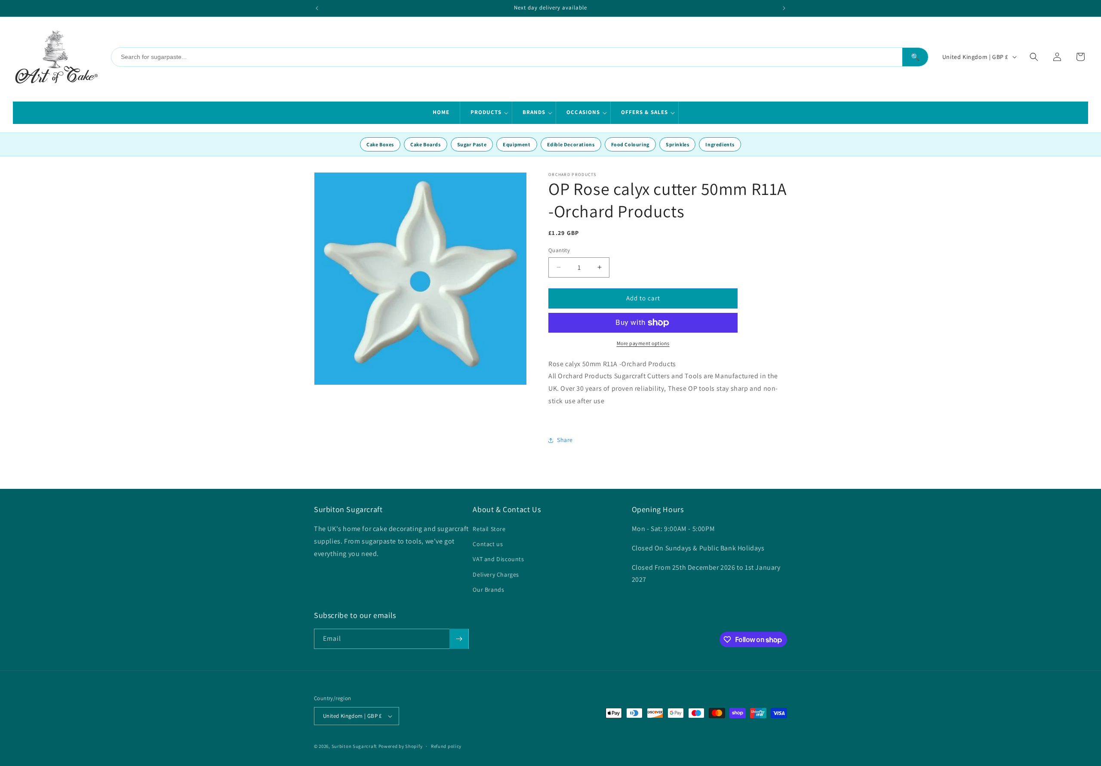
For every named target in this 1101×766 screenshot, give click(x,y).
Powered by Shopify (400, 746)
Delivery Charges (496, 574)
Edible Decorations (571, 144)
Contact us (488, 544)
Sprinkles (677, 144)
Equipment (516, 144)
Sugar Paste (472, 144)
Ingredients (720, 144)
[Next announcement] (784, 8)
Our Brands (488, 589)
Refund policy (446, 746)
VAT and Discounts (498, 559)
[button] (486, 113)
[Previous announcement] (317, 8)
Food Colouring (630, 144)
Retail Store (489, 529)
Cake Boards (425, 144)
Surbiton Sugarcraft (354, 746)
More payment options (643, 343)
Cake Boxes (380, 144)
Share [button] (565, 440)
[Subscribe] (458, 639)
